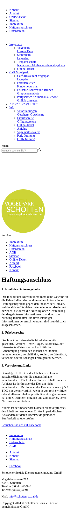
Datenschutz (16, 31)
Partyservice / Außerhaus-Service (37, 97)
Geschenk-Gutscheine (30, 114)
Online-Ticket (17, 17)
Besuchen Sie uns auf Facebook (21, 425)
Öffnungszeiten (26, 121)
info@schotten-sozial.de (23, 496)
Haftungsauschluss (20, 27)
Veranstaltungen (27, 111)
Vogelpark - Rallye (28, 132)
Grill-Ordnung (26, 139)
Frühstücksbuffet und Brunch (35, 90)
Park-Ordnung (26, 135)
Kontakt (14, 10)
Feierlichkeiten (26, 83)
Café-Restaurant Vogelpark (33, 75)
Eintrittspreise (25, 118)
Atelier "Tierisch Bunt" (23, 104)
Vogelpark (15, 44)
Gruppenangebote (28, 93)
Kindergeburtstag (27, 86)
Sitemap (14, 20)
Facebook (15, 266)
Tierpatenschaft (26, 61)
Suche (5, 145)
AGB (12, 252)
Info (11, 107)
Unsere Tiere (25, 51)
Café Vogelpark (19, 72)
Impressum (16, 24)
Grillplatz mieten (27, 100)
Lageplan (23, 58)
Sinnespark (24, 54)
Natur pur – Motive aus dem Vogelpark (41, 65)
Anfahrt (14, 13)
